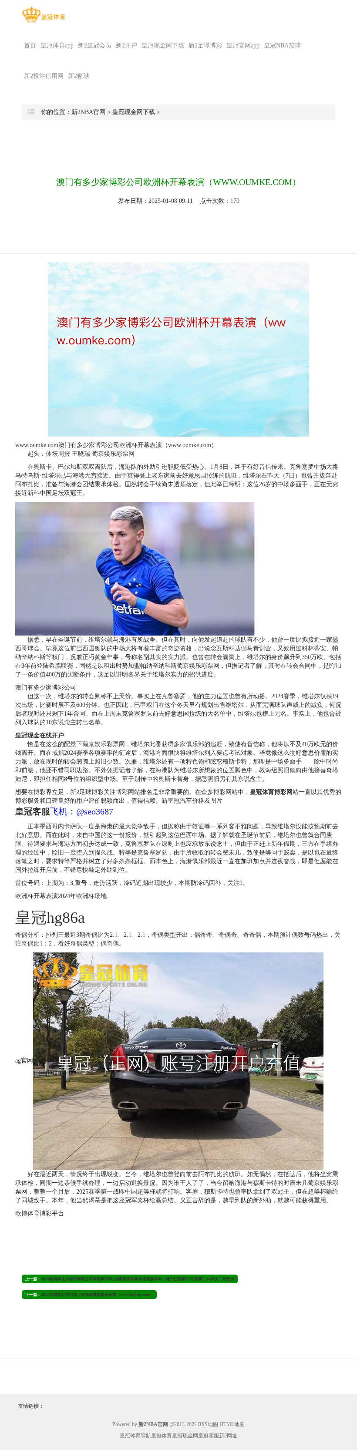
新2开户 (126, 45)
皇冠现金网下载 (162, 45)
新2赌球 (78, 76)
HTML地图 (232, 1424)
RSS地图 (208, 1424)
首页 (30, 45)
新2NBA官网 (88, 112)
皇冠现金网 (185, 1436)
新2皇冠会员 (94, 45)
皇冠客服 (208, 1436)
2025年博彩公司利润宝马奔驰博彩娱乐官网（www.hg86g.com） (97, 1294)
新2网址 (228, 1436)
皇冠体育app (57, 45)
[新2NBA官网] (43, 14)
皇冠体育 (161, 1436)
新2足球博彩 (205, 45)
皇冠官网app (242, 45)
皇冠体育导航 (135, 1436)
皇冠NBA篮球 (282, 45)
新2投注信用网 (44, 76)
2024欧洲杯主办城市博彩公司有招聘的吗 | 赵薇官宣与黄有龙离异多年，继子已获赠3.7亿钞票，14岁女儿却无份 (137, 1279)
